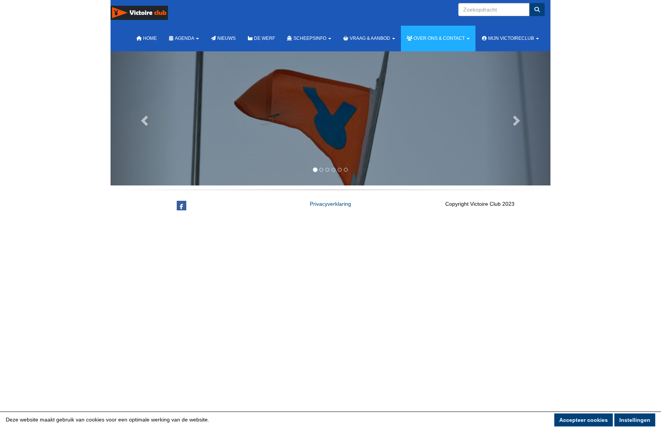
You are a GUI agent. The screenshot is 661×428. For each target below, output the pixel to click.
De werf (264, 38)
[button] (144, 118)
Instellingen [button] (634, 420)
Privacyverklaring (330, 204)
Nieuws (226, 38)
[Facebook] (181, 206)
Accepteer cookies (583, 420)
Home (149, 38)
